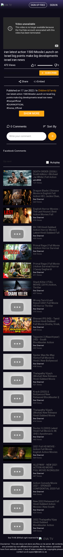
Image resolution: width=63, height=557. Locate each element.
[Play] (7, 45)
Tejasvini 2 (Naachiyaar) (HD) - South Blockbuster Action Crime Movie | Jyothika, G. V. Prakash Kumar (46, 342)
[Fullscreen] (55, 45)
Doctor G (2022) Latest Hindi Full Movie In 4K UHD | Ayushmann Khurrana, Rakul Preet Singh (45, 434)
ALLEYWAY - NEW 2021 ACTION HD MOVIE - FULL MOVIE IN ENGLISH (46, 467)
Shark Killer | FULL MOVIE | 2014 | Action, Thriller (45, 285)
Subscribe (51, 73)
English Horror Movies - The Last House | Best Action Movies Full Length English (46, 213)
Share (24, 81)
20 (44, 45)
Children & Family (47, 90)
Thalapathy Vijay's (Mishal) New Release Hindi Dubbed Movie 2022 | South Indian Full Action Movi (45, 379)
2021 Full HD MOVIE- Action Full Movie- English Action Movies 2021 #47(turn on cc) (45, 450)
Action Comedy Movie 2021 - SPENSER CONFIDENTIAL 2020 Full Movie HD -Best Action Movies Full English (46, 489)
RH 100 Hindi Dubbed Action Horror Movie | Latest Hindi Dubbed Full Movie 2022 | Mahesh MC (46, 233)
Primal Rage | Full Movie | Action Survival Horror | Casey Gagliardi (46, 266)
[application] (31, 33)
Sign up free (38, 5)
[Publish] (52, 136)
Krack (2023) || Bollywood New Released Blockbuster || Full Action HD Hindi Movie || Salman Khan (46, 397)
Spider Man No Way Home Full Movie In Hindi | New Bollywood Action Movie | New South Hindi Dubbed (45, 361)
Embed (41, 81)
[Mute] (50, 45)
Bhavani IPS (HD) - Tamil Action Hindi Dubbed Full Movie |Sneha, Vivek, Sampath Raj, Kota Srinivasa (46, 324)
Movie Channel (12, 73)
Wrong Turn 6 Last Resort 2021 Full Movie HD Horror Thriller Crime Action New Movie (46, 304)
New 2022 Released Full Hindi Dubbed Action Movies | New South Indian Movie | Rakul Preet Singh (46, 507)
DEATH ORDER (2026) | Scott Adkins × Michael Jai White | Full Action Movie (45, 175)
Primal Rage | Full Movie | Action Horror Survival (46, 247)
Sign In (53, 5)
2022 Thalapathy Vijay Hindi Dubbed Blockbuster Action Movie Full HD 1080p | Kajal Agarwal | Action (45, 525)
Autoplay (55, 162)
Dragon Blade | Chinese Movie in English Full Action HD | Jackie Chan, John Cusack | (46, 194)
